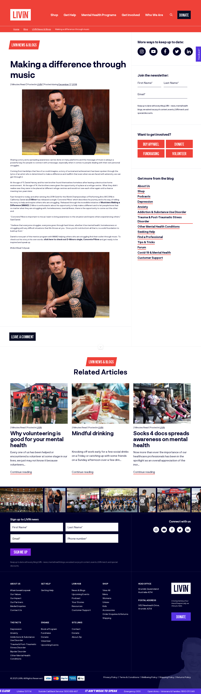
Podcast (76, 598)
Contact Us (16, 610)
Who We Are (154, 15)
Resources (77, 606)
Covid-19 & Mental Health (154, 252)
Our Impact (15, 598)
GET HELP (46, 584)
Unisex (106, 602)
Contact (76, 629)
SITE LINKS (77, 622)
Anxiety (143, 206)
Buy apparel (151, 145)
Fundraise (46, 633)
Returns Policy (183, 677)
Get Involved (131, 15)
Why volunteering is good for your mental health (37, 439)
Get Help (70, 15)
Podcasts (144, 196)
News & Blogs (78, 590)
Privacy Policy (110, 677)
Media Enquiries (18, 606)
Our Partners (16, 602)
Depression (145, 201)
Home (16, 29)
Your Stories (78, 602)
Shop (54, 15)
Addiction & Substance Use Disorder (162, 212)
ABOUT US (15, 584)
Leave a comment (22, 337)
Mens (105, 594)
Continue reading (21, 471)
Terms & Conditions (129, 677)
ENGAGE (45, 622)
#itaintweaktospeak (20, 590)
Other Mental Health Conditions (159, 226)
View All (106, 590)
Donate (179, 145)
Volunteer (179, 154)
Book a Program (49, 629)
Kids (105, 606)
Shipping (107, 618)
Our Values (15, 594)
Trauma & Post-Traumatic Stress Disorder (160, 219)
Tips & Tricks (146, 242)
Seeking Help (146, 231)
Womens (107, 598)
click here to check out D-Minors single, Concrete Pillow (71, 239)
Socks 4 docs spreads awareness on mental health (161, 439)
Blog (26, 29)
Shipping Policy (166, 677)
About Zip (77, 637)
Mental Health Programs (98, 15)
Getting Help (47, 590)
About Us (144, 186)
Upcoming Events (50, 644)
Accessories (109, 610)
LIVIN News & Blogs (41, 29)
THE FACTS (15, 622)
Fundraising (151, 154)
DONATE (184, 16)
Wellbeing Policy (149, 677)
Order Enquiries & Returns (115, 614)
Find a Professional (150, 236)
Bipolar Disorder (18, 651)
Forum (142, 247)
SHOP (105, 584)
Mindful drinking (92, 433)
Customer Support (150, 257)
